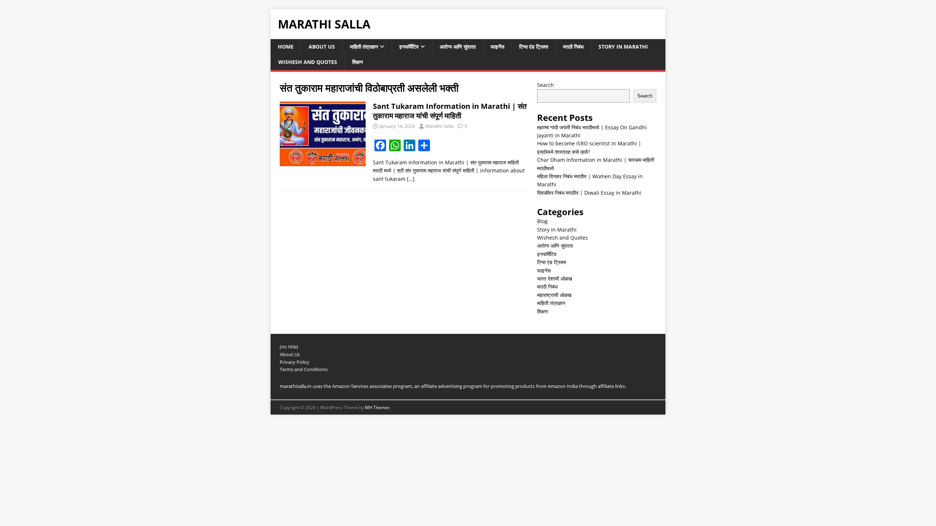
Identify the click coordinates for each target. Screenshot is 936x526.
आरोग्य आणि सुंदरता (458, 46)
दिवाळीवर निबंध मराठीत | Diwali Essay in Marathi (589, 192)
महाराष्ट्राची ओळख (554, 294)
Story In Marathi (623, 46)
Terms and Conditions (304, 369)
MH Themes (377, 407)
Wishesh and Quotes (307, 61)
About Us (322, 46)
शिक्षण (357, 61)
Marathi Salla (439, 126)
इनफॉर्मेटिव (409, 46)
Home (286, 46)
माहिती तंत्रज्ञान (364, 46)
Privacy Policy (294, 362)
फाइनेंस (497, 46)
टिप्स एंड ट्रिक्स (533, 46)
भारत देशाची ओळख (554, 278)
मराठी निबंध (573, 46)
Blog (542, 221)
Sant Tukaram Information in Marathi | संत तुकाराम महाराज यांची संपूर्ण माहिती (449, 111)
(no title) (289, 346)
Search (545, 84)
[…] (411, 178)
